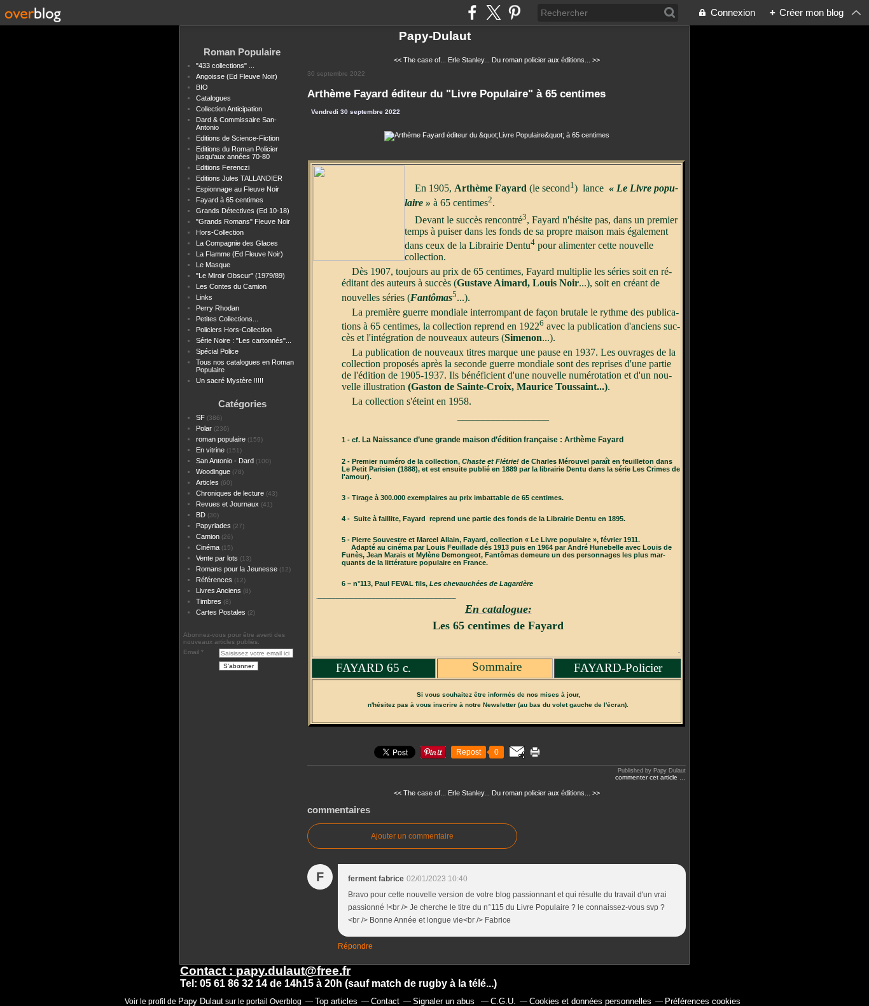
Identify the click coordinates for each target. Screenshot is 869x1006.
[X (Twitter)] (493, 12)
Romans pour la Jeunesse (236, 569)
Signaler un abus (445, 1001)
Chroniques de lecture (230, 493)
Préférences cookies (702, 1001)
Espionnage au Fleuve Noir (237, 189)
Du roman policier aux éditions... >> (546, 60)
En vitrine (210, 450)
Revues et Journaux (227, 504)
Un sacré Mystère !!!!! (229, 380)
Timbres (208, 601)
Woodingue (213, 471)
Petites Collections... (227, 319)
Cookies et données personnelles (590, 1001)
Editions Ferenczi (222, 167)
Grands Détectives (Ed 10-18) (242, 210)
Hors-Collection (220, 232)
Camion (207, 536)
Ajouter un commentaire (412, 836)
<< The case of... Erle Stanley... (442, 60)
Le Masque (213, 265)
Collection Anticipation (229, 109)
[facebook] (472, 12)
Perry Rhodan (217, 308)
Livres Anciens (218, 590)
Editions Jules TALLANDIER (239, 178)
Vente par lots (217, 558)
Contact (385, 1001)
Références (214, 579)
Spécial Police (217, 351)
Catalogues (213, 98)
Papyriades (213, 525)
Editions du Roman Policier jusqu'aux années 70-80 (237, 152)
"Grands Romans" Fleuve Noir (243, 221)
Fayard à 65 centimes (229, 200)
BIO (202, 87)
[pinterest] (514, 12)
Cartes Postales (221, 612)
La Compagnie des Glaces (237, 243)
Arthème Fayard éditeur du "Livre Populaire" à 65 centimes (456, 93)
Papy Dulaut (200, 1001)
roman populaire (221, 439)
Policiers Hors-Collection (234, 329)
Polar (204, 428)
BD (200, 515)
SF (200, 417)
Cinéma (207, 547)
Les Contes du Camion (231, 286)
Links (204, 297)
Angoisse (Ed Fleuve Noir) (236, 76)
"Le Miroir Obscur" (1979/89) (240, 275)
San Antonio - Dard (225, 461)
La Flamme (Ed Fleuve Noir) (239, 254)
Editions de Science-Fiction (237, 138)
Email (191, 651)
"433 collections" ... (225, 65)
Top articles (336, 1001)
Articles (207, 482)
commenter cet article (647, 777)
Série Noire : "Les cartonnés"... (243, 340)
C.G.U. (503, 1001)
